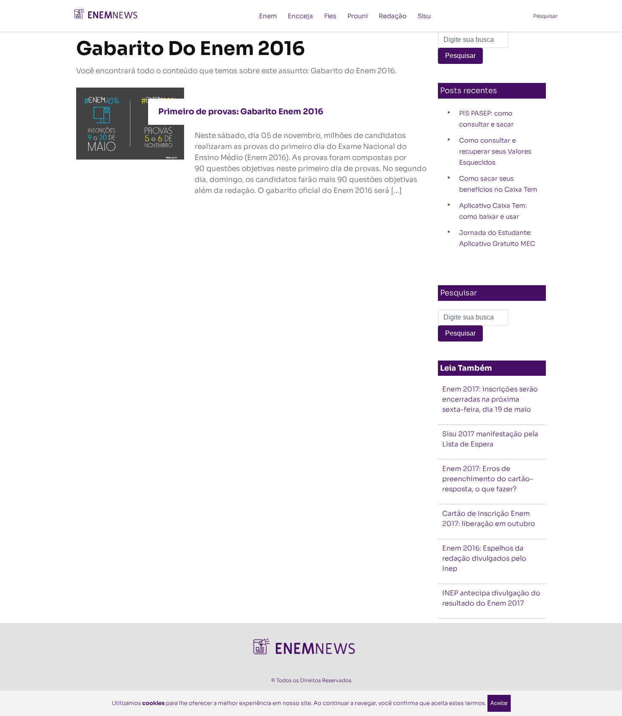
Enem (268, 16)
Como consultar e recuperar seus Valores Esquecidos (495, 151)
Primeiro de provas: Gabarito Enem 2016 (240, 112)
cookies (153, 703)
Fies (330, 16)
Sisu (424, 16)
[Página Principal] (110, 15)
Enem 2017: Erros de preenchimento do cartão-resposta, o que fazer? (487, 478)
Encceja (300, 16)
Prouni (357, 16)
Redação (393, 16)
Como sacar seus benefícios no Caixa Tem (498, 183)
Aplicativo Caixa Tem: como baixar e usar (493, 210)
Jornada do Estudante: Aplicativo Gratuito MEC (497, 238)
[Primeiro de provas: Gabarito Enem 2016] (130, 123)
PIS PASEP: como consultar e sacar (486, 118)
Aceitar (499, 703)
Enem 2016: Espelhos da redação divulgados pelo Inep (484, 558)
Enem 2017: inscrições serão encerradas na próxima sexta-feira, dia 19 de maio (490, 399)
